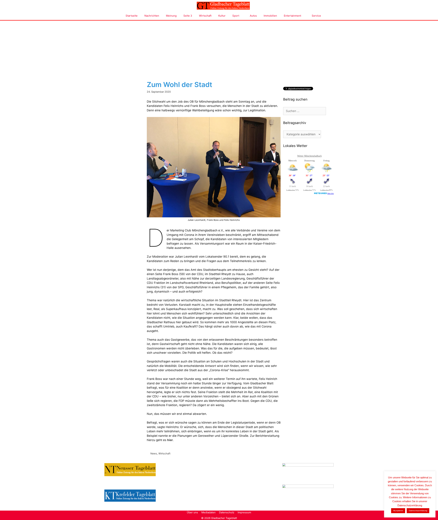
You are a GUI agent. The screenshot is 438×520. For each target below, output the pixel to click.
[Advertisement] (219, 46)
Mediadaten (208, 512)
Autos (253, 15)
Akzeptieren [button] (398, 511)
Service (316, 15)
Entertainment (292, 15)
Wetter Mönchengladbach (309, 156)
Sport (235, 15)
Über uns (192, 512)
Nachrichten (151, 15)
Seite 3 (187, 15)
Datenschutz (226, 512)
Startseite (132, 15)
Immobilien (270, 15)
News (153, 453)
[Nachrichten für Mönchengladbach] (223, 5)
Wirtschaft (205, 15)
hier (170, 440)
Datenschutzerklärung (418, 511)
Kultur (222, 15)
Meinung (171, 15)
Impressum (244, 512)
